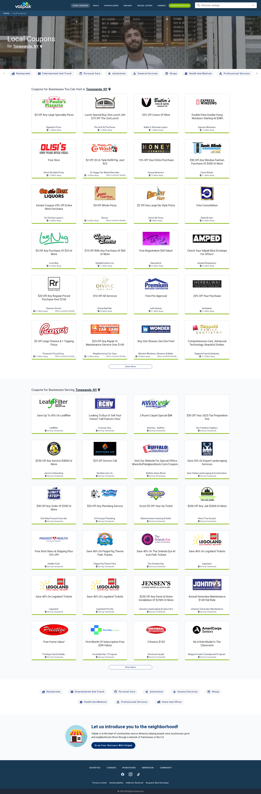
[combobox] (226, 5)
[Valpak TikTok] (138, 774)
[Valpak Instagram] (130, 774)
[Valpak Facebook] (122, 774)
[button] (144, 5)
